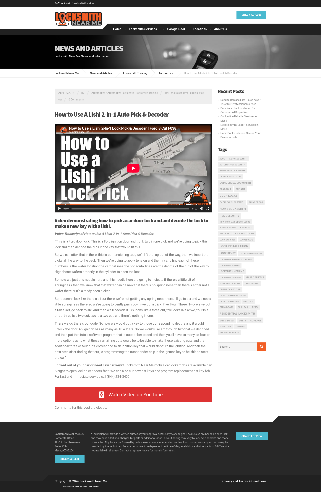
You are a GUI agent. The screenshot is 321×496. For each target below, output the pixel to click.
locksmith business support (236, 259)
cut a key (132, 323)
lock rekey (228, 253)
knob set (225, 233)
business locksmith (232, 170)
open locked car (230, 289)
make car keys (179, 92)
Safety (242, 321)
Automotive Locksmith (120, 92)
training (240, 327)
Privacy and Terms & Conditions (243, 481)
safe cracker (227, 321)
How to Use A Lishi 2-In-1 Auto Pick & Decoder (118, 234)
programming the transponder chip (129, 352)
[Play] (59, 208)
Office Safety (252, 283)
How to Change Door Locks (235, 222)
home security (229, 215)
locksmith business (251, 253)
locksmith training (230, 277)
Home (117, 29)
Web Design (94, 486)
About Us (220, 29)
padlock (248, 301)
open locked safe (229, 301)
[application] (133, 168)
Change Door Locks (230, 176)
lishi (167, 92)
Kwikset (240, 233)
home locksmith (233, 209)
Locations (200, 29)
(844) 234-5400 (251, 15)
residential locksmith (237, 313)
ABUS (222, 159)
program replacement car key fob (185, 371)
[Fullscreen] (207, 208)
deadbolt (225, 189)
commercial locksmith (235, 182)
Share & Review (251, 436)
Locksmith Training (147, 92)
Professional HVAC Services (75, 486)
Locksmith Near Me (232, 271)
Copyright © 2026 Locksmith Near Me (81, 481)
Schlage (256, 320)
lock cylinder (227, 240)
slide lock (225, 327)
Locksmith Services (143, 29)
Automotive (98, 92)
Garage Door (176, 29)
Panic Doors (226, 307)
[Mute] (201, 208)
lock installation (234, 246)
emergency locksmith (232, 202)
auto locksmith (238, 159)
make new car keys (230, 283)
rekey (255, 307)
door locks (228, 195)
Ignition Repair (228, 228)
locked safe (246, 240)
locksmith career (230, 265)
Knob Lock (246, 228)
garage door (256, 202)
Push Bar (243, 307)
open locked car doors (85, 371)
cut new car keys (141, 371)
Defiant (240, 189)
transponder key (229, 332)
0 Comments (76, 99)
